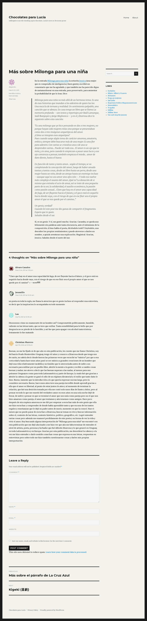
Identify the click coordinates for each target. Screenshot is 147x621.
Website (12, 529)
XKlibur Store (113, 113)
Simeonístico (113, 105)
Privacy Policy (33, 610)
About (135, 18)
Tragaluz (111, 108)
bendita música (14, 93)
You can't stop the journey (117, 115)
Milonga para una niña (57, 81)
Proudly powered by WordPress (52, 610)
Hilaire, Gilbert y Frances (117, 93)
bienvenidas (13, 96)
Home (126, 18)
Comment (14, 472)
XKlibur (110, 110)
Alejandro (12, 87)
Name (12, 507)
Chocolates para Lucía (27, 17)
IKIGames (111, 96)
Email (12, 518)
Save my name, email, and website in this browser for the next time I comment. (42, 541)
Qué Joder (111, 100)
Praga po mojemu (114, 98)
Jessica (82, 81)
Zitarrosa (12, 99)
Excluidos (111, 91)
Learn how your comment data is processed (66, 552)
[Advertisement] (73, 52)
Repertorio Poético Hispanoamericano (122, 103)
